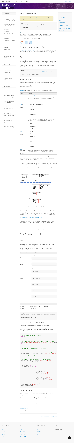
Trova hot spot (6, 62)
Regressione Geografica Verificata (8, 79)
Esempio (64, 28)
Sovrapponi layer (7, 86)
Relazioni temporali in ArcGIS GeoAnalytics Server (9, 102)
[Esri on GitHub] (59, 429)
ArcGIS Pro (22, 429)
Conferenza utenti (40, 433)
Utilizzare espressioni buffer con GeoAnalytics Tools (9, 123)
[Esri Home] (57, 426)
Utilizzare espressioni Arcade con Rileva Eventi (9, 116)
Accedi (66, 1)
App (27, 1)
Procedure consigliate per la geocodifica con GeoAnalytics (9, 127)
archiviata (36, 17)
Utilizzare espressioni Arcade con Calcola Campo (9, 113)
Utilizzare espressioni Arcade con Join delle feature (9, 120)
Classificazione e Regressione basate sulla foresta (9, 69)
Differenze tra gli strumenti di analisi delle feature (44, 54)
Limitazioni (61, 23)
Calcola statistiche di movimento (9, 40)
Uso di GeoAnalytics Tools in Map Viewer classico (9, 16)
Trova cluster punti (7, 64)
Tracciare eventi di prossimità (9, 95)
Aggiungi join (53, 406)
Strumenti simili (61, 30)
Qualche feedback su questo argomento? (49, 416)
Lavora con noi (40, 429)
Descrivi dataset (7, 49)
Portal (13, 1)
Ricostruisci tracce (7, 88)
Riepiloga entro (6, 93)
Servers (16, 1)
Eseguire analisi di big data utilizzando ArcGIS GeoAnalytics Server (9, 21)
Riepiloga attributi (7, 90)
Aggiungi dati (6, 31)
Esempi (60, 20)
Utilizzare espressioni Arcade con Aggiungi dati (9, 109)
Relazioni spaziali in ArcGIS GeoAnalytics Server (8, 98)
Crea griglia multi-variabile (8, 33)
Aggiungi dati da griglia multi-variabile (9, 57)
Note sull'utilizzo (62, 22)
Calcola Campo (6, 38)
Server (3, 431)
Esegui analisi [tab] (6, 13)
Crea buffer (6, 47)
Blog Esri (39, 431)
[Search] (62, 1)
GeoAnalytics (11, 9)
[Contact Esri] (61, 429)
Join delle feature (7, 81)
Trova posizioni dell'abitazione (9, 59)
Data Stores (20, 1)
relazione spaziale (47, 89)
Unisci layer (6, 84)
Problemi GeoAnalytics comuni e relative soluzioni (10, 130)
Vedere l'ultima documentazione (45, 19)
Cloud (24, 1)
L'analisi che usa (27, 50)
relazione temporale (32, 117)
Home (4, 7)
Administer (11, 7)
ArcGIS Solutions (23, 436)
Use (7, 7)
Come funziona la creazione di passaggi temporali (9, 105)
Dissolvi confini (6, 54)
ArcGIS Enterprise (6, 1)
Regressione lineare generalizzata (7, 73)
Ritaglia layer (6, 42)
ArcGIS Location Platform (24, 433)
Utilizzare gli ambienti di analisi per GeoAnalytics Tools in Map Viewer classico (9, 25)
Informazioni (39, 428)
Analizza (6, 9)
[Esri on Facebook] (57, 429)
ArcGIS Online (22, 428)
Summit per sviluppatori (41, 434)
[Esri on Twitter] (56, 429)
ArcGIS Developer (23, 434)
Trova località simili (7, 66)
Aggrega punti (6, 29)
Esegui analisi (17, 9)
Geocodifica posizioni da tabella (9, 76)
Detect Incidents (7, 51)
